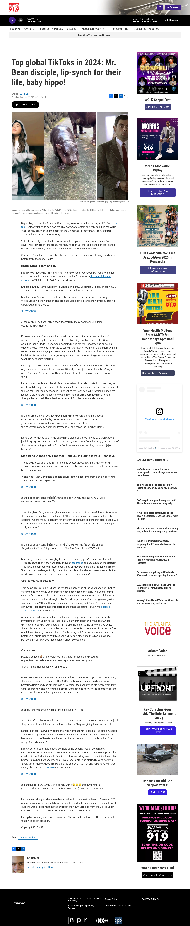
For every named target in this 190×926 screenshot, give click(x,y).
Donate (174, 7)
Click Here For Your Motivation (157, 192)
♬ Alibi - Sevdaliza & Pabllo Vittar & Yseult (44, 666)
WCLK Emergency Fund (157, 868)
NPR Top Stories (28, 837)
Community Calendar (52, 29)
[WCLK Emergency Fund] (157, 833)
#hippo (67, 497)
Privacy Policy (111, 899)
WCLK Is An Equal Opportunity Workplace (81, 907)
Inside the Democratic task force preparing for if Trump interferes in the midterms (156, 544)
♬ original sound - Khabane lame (86, 427)
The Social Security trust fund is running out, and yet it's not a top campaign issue (157, 530)
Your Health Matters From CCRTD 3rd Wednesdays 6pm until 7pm (157, 337)
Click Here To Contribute (157, 875)
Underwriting (120, 29)
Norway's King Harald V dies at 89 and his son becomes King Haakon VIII (157, 602)
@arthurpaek (28, 650)
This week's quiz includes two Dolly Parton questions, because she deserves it (157, 487)
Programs (15, 29)
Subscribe (140, 29)
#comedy (86, 321)
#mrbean (62, 427)
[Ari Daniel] (18, 864)
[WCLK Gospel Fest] (157, 73)
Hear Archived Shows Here (157, 373)
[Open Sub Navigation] (36, 29)
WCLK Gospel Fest (158, 100)
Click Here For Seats (157, 107)
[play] (12, 20)
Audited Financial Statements (118, 906)
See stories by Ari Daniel (41, 867)
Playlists (28, 29)
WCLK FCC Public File (151, 899)
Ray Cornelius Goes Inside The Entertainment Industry (157, 713)
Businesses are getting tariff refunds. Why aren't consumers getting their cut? (157, 574)
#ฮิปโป (66, 544)
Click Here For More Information (157, 270)
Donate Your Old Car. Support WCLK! (157, 783)
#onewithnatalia (91, 784)
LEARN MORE (157, 792)
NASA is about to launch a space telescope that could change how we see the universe (157, 472)
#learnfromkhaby (70, 321)
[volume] (20, 20)
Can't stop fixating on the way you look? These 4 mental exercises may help (156, 502)
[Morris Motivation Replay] (157, 139)
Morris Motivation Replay (158, 168)
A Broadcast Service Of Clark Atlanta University (84, 900)
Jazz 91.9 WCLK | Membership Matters (95, 35)
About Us (154, 29)
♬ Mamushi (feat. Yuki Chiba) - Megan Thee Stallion (74, 788)
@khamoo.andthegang (33, 497)
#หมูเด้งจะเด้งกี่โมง (32, 548)
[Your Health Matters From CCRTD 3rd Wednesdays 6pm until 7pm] (157, 303)
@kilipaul (26, 709)
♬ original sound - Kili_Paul (69, 709)
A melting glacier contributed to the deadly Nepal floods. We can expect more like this (157, 515)
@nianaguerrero (30, 784)
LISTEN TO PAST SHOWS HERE (157, 731)
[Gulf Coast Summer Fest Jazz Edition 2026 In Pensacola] (157, 226)
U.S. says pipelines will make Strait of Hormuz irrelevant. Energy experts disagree (156, 587)
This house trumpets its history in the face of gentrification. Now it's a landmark (156, 559)
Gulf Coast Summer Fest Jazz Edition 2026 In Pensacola (157, 257)
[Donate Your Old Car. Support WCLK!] (157, 759)
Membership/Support (94, 29)
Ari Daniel (24, 94)
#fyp (43, 709)
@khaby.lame (28, 321)
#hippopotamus (52, 548)
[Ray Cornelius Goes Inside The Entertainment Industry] (157, 685)
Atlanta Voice (157, 651)
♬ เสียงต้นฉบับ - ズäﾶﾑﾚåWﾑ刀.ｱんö (81, 548)
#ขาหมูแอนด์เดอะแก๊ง (84, 497)
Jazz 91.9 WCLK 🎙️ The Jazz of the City (157, 448)
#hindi (50, 709)
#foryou (36, 709)
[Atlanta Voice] (157, 629)
